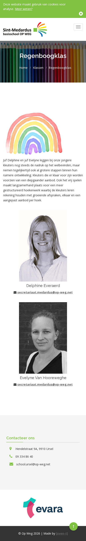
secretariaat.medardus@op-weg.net (45, 292)
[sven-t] (62, 533)
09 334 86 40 (24, 456)
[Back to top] (73, 526)
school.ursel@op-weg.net (33, 464)
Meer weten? (23, 9)
